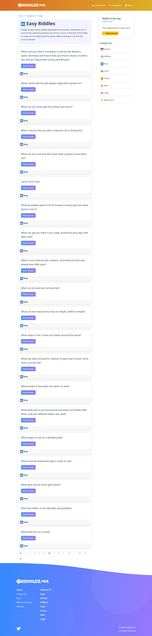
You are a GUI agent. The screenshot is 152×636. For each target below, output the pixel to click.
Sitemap (20, 606)
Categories (31, 16)
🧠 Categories (115, 5)
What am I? (109, 100)
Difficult (107, 56)
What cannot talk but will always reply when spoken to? (51, 83)
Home (21, 16)
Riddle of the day (24, 602)
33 (80, 553)
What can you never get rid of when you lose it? (47, 106)
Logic (106, 92)
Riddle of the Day (111, 18)
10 (69, 553)
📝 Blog (128, 5)
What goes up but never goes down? (41, 484)
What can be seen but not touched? (40, 288)
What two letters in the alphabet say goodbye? (46, 508)
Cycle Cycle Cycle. (30, 181)
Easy (25, 73)
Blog (19, 598)
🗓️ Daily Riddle (98, 5)
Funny (106, 78)
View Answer (28, 66)
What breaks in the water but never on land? (45, 386)
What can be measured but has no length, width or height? (53, 311)
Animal (107, 49)
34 (85, 553)
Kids (106, 85)
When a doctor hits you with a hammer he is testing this (51, 130)
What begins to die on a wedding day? (42, 437)
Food (106, 71)
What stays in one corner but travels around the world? (51, 335)
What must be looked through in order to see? (46, 461)
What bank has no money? (35, 531)
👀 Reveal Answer (110, 33)
